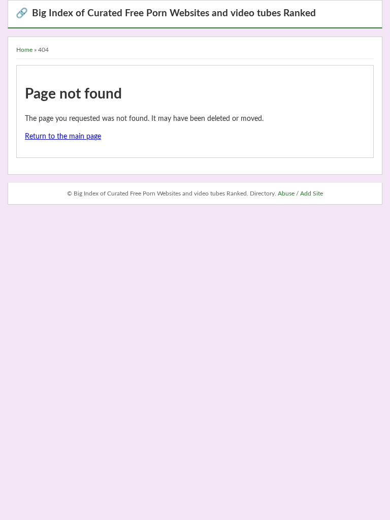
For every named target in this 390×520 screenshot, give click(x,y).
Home (24, 50)
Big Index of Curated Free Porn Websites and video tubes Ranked (166, 13)
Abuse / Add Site (300, 193)
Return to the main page (63, 136)
